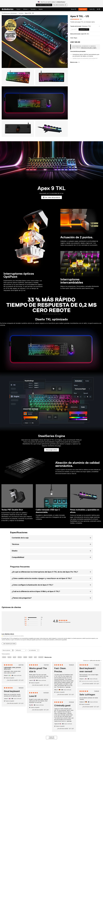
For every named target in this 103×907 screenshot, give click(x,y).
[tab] (73, 9)
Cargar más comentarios (51, 737)
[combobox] (21, 650)
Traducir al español (9, 677)
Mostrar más (48, 657)
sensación (41, 657)
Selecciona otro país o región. (88, 47)
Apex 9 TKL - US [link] (29, 13)
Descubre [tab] (33, 9)
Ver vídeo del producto (52, 197)
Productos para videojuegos (9, 13)
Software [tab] (25, 9)
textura (9, 657)
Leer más (68, 687)
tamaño (30, 657)
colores (4, 657)
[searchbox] (6, 650)
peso (35, 657)
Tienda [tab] (18, 9)
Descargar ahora (52, 450)
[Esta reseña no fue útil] (21, 680)
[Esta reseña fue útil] (19, 680)
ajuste (14, 657)
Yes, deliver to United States (44, 4)
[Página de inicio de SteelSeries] (8, 9)
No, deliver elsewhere (59, 4)
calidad (25, 657)
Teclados (20, 13)
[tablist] (27, 9)
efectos (20, 657)
